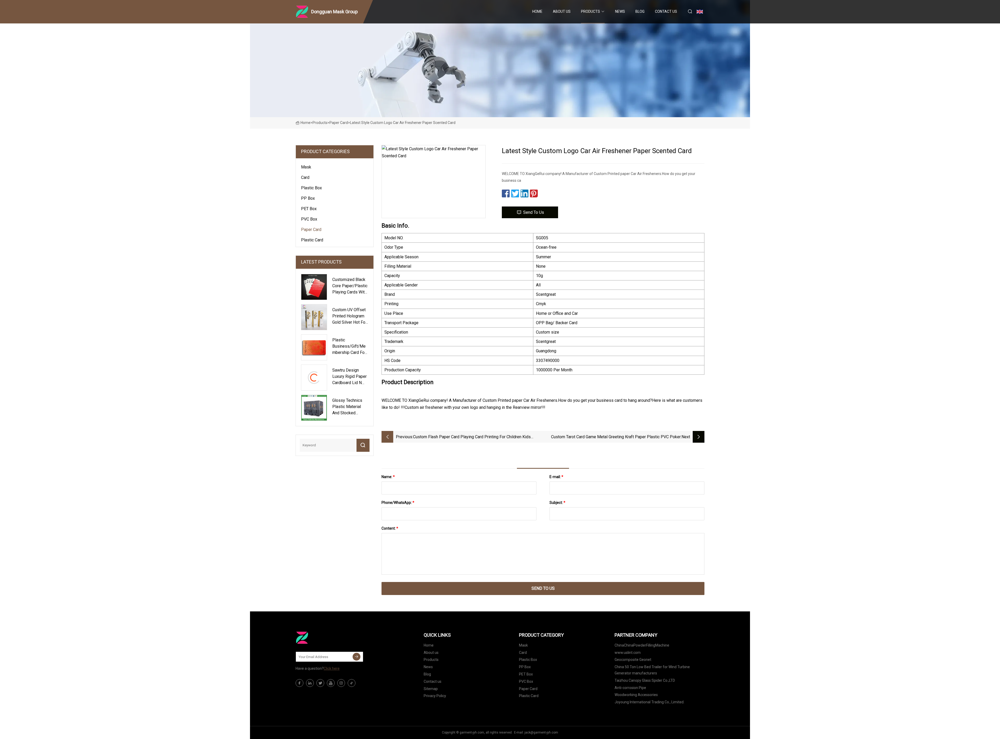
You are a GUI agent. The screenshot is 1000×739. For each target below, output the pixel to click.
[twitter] (320, 683)
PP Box (308, 198)
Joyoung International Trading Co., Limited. (649, 702)
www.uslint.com (628, 652)
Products (590, 11)
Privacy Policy (435, 696)
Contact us (666, 11)
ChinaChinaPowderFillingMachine (642, 645)
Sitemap (431, 689)
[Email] (356, 657)
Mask (306, 167)
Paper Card (338, 123)
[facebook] (299, 683)
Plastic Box (311, 187)
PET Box (309, 208)
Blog (640, 11)
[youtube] (331, 683)
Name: (388, 477)
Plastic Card (312, 239)
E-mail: (556, 477)
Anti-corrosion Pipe (630, 688)
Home (537, 11)
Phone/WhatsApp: (398, 502)
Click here (332, 668)
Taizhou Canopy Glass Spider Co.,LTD (645, 680)
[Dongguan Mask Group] (322, 637)
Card (305, 177)
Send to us (533, 212)
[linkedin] (310, 683)
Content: (390, 528)
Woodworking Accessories (636, 695)
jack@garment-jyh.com (541, 732)
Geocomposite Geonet (633, 659)
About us (562, 11)
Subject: (557, 502)
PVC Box (309, 219)
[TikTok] (351, 683)
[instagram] (341, 683)
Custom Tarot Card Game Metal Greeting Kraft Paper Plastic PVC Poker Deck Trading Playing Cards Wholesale (616, 437)
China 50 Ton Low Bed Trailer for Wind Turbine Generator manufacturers (652, 670)
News (620, 11)
